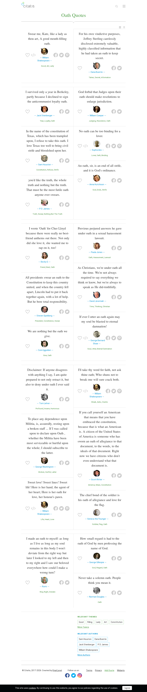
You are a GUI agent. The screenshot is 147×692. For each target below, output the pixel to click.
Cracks (105, 402)
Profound (39, 408)
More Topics (83, 627)
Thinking (98, 306)
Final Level (57, 670)
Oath (53, 121)
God (94, 190)
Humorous (55, 408)
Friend (42, 267)
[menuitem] (120, 27)
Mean (98, 485)
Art (48, 66)
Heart (47, 519)
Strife (56, 170)
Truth (35, 214)
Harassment (98, 257)
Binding (104, 155)
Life (42, 519)
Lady (52, 66)
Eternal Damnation (104, 349)
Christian (106, 306)
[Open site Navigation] (124, 6)
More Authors (84, 655)
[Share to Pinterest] (67, 55)
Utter (94, 349)
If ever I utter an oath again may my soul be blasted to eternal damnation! (99, 321)
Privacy (98, 670)
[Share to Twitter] (61, 55)
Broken (41, 472)
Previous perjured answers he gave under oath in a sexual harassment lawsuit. (100, 233)
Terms (89, 670)
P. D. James (103, 644)
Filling (89, 622)
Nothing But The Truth (53, 214)
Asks (99, 402)
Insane (47, 408)
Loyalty (47, 121)
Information (106, 77)
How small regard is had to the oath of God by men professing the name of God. (100, 543)
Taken (91, 77)
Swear (40, 214)
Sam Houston (85, 639)
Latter (54, 472)
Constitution (41, 170)
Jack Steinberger (87, 644)
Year (41, 121)
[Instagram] (79, 675)
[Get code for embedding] (33, 55)
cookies (32, 688)
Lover (93, 155)
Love (52, 519)
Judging (92, 121)
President (39, 321)
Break (93, 402)
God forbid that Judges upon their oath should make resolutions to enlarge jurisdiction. (99, 97)
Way (41, 592)
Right (46, 592)
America (91, 485)
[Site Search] (116, 6)
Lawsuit (107, 257)
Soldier (95, 524)
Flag (100, 524)
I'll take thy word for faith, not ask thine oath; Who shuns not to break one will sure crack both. (99, 374)
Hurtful (48, 472)
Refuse (50, 170)
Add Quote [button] (109, 670)
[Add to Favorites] (27, 55)
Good (43, 66)
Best (48, 267)
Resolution (101, 121)
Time (91, 306)
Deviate (52, 592)
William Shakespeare (88, 650)
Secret (97, 77)
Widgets (121, 670)
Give (45, 355)
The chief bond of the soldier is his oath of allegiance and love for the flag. (99, 500)
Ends (99, 190)
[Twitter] (73, 675)
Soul (89, 349)
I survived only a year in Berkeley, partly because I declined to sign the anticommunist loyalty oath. (47, 97)
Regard (99, 568)
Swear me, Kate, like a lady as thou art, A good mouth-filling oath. (47, 38)
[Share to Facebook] (55, 55)
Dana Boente (101, 639)
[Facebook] (67, 675)
